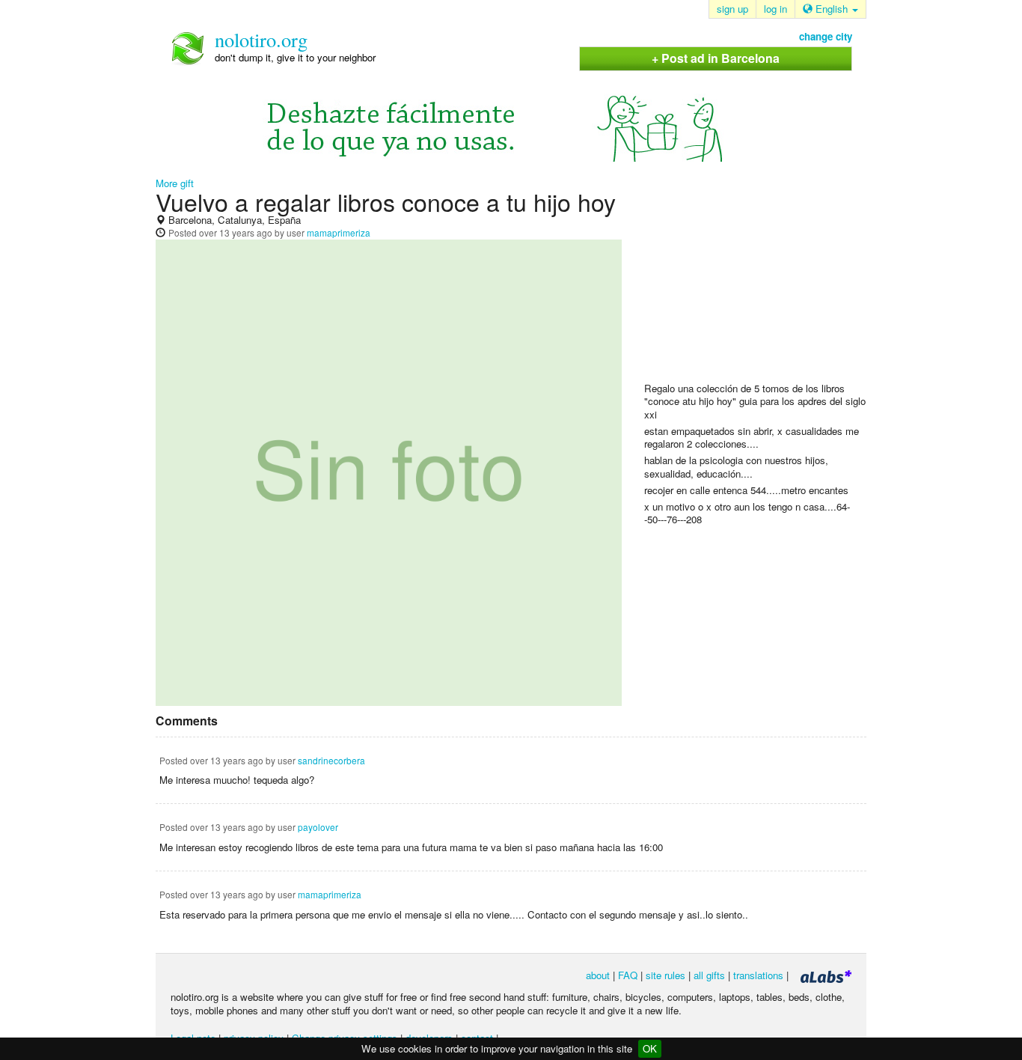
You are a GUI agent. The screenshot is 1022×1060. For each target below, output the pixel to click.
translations (758, 975)
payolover (318, 826)
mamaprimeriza (338, 232)
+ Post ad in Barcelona (716, 58)
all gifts (709, 975)
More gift (175, 183)
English (832, 8)
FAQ (627, 975)
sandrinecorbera (331, 760)
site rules (665, 975)
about (598, 975)
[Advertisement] (756, 285)
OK (650, 1048)
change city (825, 36)
